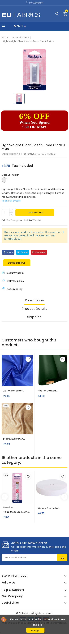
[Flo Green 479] (18, 381)
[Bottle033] (58, 381)
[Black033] (52, 381)
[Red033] (40, 381)
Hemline (15, 154)
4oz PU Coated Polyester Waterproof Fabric (51, 390)
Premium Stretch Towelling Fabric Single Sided (17, 439)
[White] (17, 500)
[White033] (46, 381)
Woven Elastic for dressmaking (48, 508)
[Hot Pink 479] (24, 381)
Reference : (30, 154)
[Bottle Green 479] (12, 381)
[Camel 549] (7, 429)
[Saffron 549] (24, 429)
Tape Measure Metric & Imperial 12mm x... (16, 512)
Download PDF (17, 262)
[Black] (50, 500)
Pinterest (40, 252)
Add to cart (35, 212)
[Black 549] (18, 429)
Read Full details (11, 200)
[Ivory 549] (12, 429)
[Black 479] (6, 381)
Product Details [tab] (34, 308)
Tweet (24, 252)
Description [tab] (34, 300)
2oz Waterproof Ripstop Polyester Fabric (14, 390)
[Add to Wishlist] (28, 359)
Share (9, 252)
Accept (35, 630)
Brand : (6, 154)
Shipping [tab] (34, 317)
